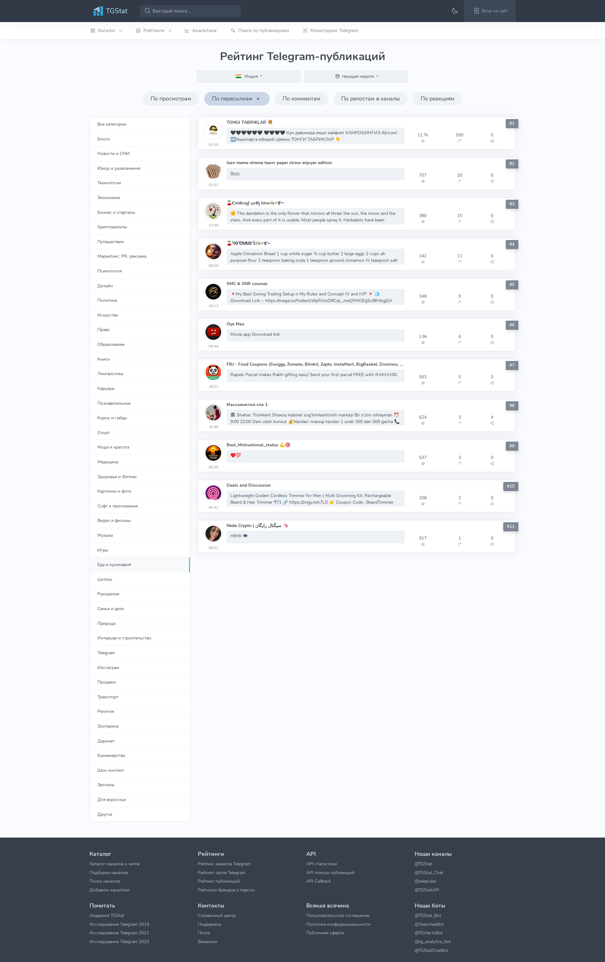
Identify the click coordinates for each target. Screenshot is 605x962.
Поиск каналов (104, 881)
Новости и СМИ (113, 153)
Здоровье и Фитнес (117, 476)
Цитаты (104, 579)
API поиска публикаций (330, 872)
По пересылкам (233, 98)
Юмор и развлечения (118, 168)
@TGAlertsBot (429, 933)
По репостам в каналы (370, 98)
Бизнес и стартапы (116, 212)
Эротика (105, 785)
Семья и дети (110, 608)
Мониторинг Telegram (334, 30)
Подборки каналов (108, 872)
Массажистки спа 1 (247, 405)
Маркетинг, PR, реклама (121, 256)
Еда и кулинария (114, 564)
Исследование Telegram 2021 (119, 933)
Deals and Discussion (249, 485)
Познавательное (113, 403)
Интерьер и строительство (124, 638)
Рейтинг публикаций (219, 881)
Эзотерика (107, 726)
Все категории (111, 124)
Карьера (105, 388)
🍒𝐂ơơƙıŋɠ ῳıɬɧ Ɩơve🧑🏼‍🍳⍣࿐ (256, 203)
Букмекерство (111, 755)
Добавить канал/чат (109, 890)
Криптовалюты (112, 227)
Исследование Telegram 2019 (119, 924)
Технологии (109, 183)
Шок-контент (110, 770)
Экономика (108, 197)
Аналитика (204, 30)
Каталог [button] (107, 30)
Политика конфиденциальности (338, 924)
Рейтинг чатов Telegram (221, 872)
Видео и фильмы (114, 520)
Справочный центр (217, 915)
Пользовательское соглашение (337, 915)
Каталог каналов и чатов (114, 864)
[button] (490, 11)
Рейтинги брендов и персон (226, 890)
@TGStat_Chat (429, 872)
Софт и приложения (117, 506)
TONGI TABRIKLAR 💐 (250, 122)
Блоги (103, 139)
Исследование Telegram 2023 (119, 941)
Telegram (106, 653)
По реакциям (437, 98)
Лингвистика (110, 373)
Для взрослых (111, 799)
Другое (104, 814)
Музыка (105, 535)
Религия (105, 711)
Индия (251, 76)
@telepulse (425, 881)
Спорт (103, 432)
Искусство (107, 315)
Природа (106, 623)
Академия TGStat (106, 915)
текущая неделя (358, 76)
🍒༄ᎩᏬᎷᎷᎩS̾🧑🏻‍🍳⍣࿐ (249, 243)
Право (103, 329)
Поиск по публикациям (263, 30)
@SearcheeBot (429, 924)
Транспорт (107, 697)
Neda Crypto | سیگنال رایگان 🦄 (257, 526)
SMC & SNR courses (247, 284)
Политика (107, 300)
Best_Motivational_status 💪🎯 (258, 445)
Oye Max (235, 324)
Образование (110, 344)
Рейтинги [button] (154, 30)
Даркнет (105, 741)
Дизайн (105, 286)
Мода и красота (113, 447)
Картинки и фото (114, 491)
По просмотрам (171, 98)
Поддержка (209, 924)
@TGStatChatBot (431, 950)
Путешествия (110, 241)
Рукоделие (108, 594)
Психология (109, 271)
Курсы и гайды (112, 418)
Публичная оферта (325, 933)
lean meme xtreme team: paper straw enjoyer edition (279, 163)
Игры (102, 550)
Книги (103, 359)
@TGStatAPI (427, 890)
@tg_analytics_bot (433, 941)
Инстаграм (108, 667)
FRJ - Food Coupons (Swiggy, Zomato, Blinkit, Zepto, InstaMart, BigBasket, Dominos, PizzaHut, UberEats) (316, 364)
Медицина (107, 462)
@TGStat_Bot (428, 915)
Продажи (106, 682)
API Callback (318, 881)
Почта (204, 933)
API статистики (321, 864)
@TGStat (423, 864)
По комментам (301, 98)
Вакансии (207, 941)
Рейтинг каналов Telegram (224, 864)
